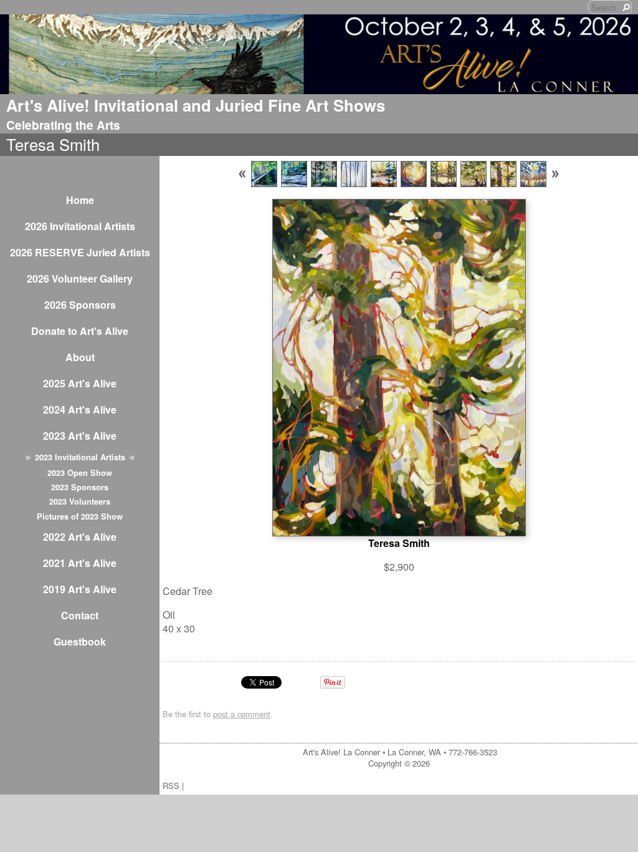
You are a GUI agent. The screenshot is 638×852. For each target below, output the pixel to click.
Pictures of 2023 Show (80, 516)
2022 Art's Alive (80, 537)
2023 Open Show (79, 472)
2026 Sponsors (80, 305)
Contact (79, 615)
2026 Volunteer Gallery (80, 278)
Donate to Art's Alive (79, 331)
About (80, 357)
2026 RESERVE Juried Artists (80, 252)
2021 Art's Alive (80, 563)
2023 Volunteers (79, 501)
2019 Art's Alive (80, 589)
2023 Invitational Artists (80, 457)
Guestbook (80, 641)
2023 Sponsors (79, 487)
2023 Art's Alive (80, 435)
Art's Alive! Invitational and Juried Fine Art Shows (195, 105)
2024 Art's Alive (80, 409)
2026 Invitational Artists (80, 226)
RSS (171, 785)
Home (80, 200)
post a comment (241, 714)
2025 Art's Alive (80, 383)
